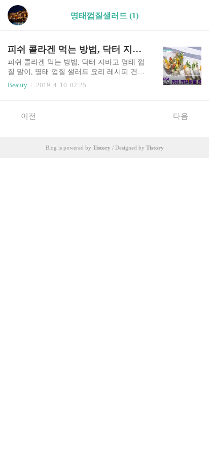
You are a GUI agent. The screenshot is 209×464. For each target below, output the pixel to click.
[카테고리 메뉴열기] (191, 15)
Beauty (17, 85)
